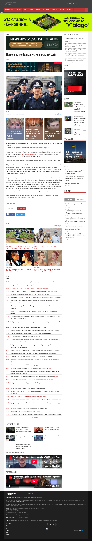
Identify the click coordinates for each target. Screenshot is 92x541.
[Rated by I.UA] (50, 530)
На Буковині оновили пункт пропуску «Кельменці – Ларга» (74, 46)
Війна (38, 10)
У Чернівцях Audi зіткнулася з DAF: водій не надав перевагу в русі (75, 51)
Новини (18, 10)
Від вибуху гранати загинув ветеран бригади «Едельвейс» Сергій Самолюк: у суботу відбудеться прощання (75, 227)
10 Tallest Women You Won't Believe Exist (47, 247)
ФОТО (7, 535)
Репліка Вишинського (15, 452)
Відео (25, 10)
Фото (32, 10)
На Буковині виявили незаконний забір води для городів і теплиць (74, 61)
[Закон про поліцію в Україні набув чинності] (10, 438)
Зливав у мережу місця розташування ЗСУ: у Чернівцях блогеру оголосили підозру (74, 178)
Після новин (11, 472)
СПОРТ (7, 530)
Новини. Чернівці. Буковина (12, 497)
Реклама (69, 10)
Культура (54, 10)
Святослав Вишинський (11, 520)
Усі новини (33, 417)
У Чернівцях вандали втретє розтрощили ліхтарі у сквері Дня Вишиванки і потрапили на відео (75, 171)
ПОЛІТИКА (8, 523)
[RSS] (76, 3)
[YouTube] (70, 3)
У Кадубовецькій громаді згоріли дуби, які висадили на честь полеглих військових (74, 40)
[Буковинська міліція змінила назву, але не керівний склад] (38, 430)
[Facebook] (67, 3)
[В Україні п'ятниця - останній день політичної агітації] (38, 438)
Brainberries (9, 244)
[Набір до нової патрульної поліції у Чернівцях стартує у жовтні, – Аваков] (10, 446)
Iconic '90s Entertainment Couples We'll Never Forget (18, 270)
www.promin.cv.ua (20, 501)
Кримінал (46, 10)
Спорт (62, 10)
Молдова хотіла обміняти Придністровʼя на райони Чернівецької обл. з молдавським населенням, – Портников (75, 219)
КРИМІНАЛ (8, 526)
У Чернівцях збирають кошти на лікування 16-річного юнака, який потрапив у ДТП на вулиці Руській (73, 211)
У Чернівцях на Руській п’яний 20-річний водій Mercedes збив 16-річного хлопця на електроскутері (75, 235)
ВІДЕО (7, 532)
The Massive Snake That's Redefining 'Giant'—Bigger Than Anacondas (19, 247)
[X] (73, 3)
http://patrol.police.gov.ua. (41, 148)
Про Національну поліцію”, (30, 154)
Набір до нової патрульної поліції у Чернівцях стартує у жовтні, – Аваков (23, 446)
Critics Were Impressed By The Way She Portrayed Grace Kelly (47, 270)
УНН (13, 204)
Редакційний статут (10, 517)
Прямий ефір (9, 10)
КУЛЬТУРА (8, 528)
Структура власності (10, 515)
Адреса (7, 508)
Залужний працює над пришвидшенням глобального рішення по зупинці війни (75, 56)
